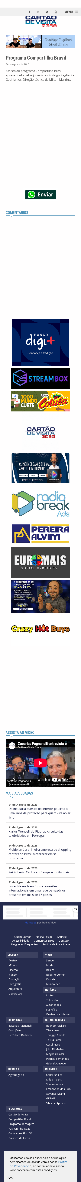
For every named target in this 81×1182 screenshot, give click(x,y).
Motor (50, 995)
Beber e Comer (55, 974)
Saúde (50, 960)
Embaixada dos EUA (58, 1089)
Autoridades (53, 1005)
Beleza (50, 970)
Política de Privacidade (56, 944)
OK (10, 1177)
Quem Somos (22, 937)
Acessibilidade (20, 940)
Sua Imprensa (54, 1084)
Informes (51, 1069)
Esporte (51, 979)
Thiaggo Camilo (55, 1035)
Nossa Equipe (44, 937)
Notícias (50, 989)
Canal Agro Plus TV (20, 1133)
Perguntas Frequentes (24, 944)
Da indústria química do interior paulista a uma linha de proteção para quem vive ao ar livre (39, 813)
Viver (48, 954)
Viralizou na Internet (58, 1014)
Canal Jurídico (54, 1075)
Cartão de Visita (18, 1114)
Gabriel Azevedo (56, 1063)
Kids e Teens (54, 1079)
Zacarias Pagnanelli (20, 1025)
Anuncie (62, 937)
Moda (49, 965)
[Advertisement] (40, 688)
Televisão (52, 1000)
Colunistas (15, 1020)
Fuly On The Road (19, 1128)
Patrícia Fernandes (57, 1058)
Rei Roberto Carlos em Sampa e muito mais (38, 872)
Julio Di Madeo (55, 1049)
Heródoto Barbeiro (20, 1035)
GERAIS (50, 1098)
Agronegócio (16, 1075)
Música (12, 965)
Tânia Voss (53, 1030)
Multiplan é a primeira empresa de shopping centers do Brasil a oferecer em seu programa (39, 853)
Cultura (13, 954)
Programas (15, 1108)
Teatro (12, 960)
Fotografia (14, 984)
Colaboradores (55, 1020)
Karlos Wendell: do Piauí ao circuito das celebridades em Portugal (35, 833)
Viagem (13, 974)
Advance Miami (55, 1093)
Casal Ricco (53, 1044)
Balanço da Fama (19, 1138)
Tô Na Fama (54, 1040)
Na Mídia (51, 1009)
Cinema (13, 970)
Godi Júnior (15, 1030)
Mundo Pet (53, 984)
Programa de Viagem (21, 1124)
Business (13, 1069)
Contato (64, 940)
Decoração (15, 993)
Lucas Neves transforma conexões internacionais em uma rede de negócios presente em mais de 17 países (37, 890)
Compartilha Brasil (19, 1119)
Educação (14, 979)
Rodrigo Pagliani (56, 1025)
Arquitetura (15, 989)
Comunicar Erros (44, 940)
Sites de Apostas (56, 1103)
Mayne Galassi (55, 1054)
